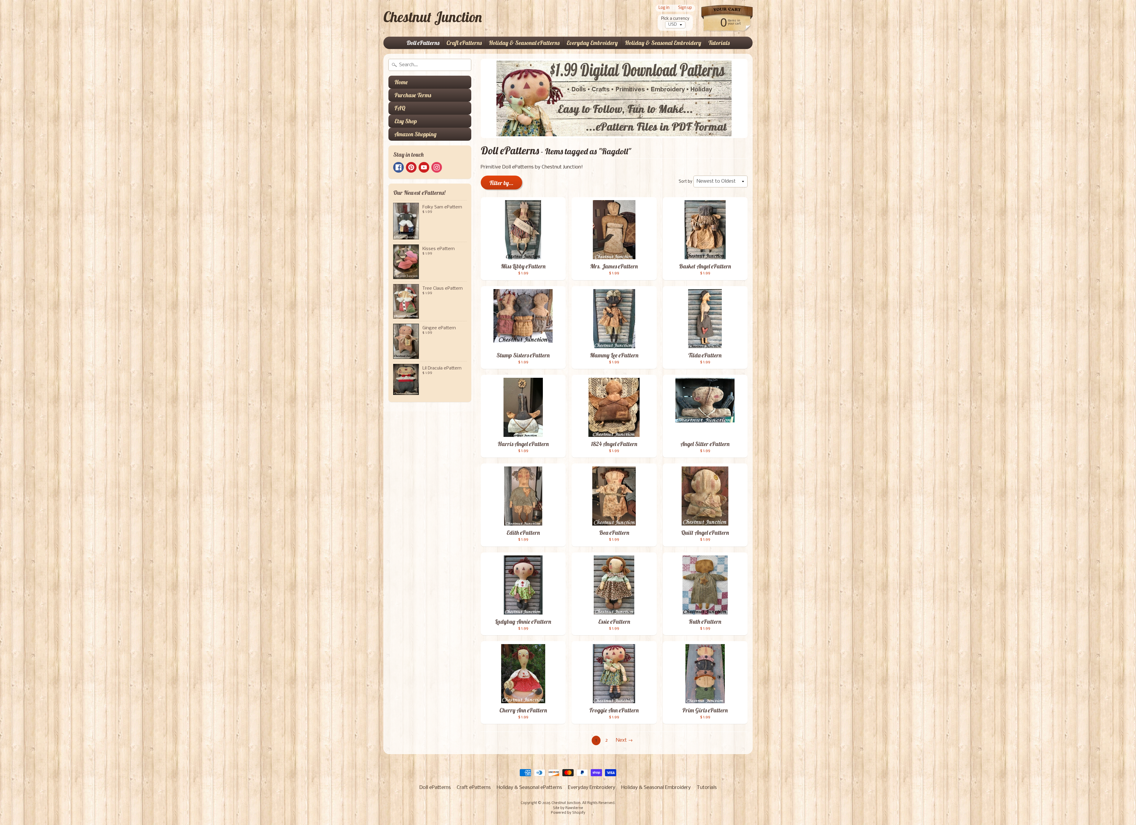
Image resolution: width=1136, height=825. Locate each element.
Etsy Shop (405, 121)
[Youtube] (424, 167)
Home (401, 82)
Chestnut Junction (432, 17)
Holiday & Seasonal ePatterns (524, 42)
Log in (664, 8)
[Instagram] (436, 167)
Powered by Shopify (568, 813)
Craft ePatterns (464, 42)
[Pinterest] (411, 167)
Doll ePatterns (422, 42)
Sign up (685, 8)
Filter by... (501, 183)
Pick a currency (675, 19)
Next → (624, 740)
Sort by (685, 181)
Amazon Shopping (415, 134)
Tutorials (719, 42)
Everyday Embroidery (592, 42)
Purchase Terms (412, 95)
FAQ (399, 108)
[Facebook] (398, 167)
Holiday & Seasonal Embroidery (663, 42)
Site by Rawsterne (568, 808)
